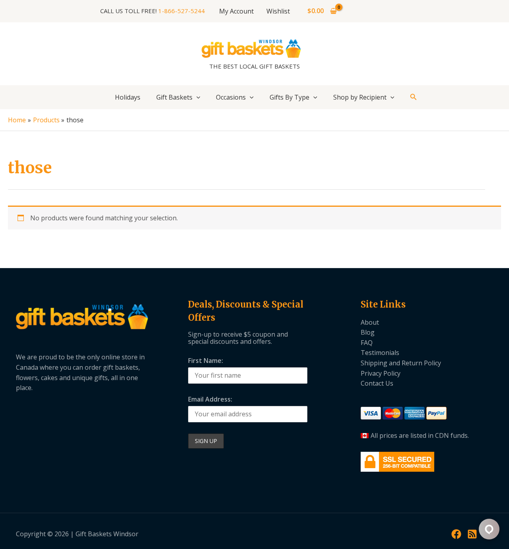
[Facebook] (456, 534)
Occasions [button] (231, 97)
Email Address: (210, 399)
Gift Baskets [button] (174, 97)
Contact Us (377, 383)
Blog (368, 332)
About (370, 322)
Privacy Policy (380, 373)
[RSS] (472, 534)
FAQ (367, 342)
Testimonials (380, 352)
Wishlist (278, 11)
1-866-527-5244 (181, 11)
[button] (196, 97)
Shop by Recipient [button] (360, 97)
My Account (236, 11)
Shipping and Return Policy (401, 363)
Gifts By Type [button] (289, 97)
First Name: (205, 360)
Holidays (127, 97)
